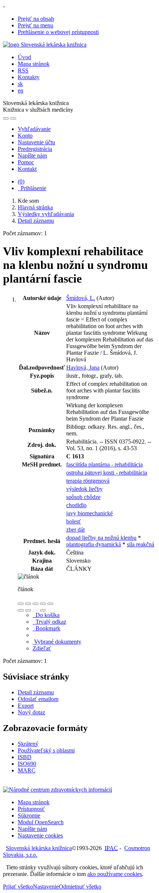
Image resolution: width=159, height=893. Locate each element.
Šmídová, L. (80, 298)
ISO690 (27, 764)
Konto (25, 135)
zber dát (75, 529)
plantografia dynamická (93, 544)
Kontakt (27, 169)
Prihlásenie (32, 188)
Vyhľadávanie (34, 129)
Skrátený (28, 744)
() (21, 181)
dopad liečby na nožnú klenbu (101, 538)
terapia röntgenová (87, 481)
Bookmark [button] (46, 628)
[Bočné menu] (6, 118)
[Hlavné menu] (13, 118)
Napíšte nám (32, 155)
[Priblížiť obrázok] (21, 604)
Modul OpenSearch (41, 822)
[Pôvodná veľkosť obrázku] (35, 604)
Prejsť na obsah (36, 19)
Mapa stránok (34, 64)
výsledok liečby (84, 489)
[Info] (50, 604)
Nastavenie (46, 886)
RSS (23, 70)
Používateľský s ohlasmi (46, 750)
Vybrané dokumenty (57, 641)
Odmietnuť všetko (80, 886)
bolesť (73, 521)
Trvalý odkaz (49, 622)
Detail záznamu (36, 692)
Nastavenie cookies (40, 835)
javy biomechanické (89, 513)
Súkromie (29, 815)
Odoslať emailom (38, 699)
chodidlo (76, 505)
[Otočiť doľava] (21, 610)
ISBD (24, 757)
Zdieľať (42, 648)
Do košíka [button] (46, 615)
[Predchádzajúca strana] (35, 610)
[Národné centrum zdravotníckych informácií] (57, 789)
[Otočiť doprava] (28, 610)
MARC (26, 770)
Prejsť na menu (35, 25)
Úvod (24, 57)
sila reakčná (140, 544)
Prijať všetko (18, 886)
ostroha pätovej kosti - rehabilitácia (106, 472)
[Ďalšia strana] (43, 610)
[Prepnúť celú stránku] (43, 604)
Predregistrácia (35, 149)
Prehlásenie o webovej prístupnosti (58, 32)
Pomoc (26, 162)
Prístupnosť (31, 809)
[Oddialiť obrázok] (28, 604)
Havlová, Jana (82, 367)
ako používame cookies (114, 874)
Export (26, 705)
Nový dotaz (31, 712)
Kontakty (29, 77)
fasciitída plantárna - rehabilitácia (104, 464)
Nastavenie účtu (36, 142)
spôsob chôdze (83, 497)
